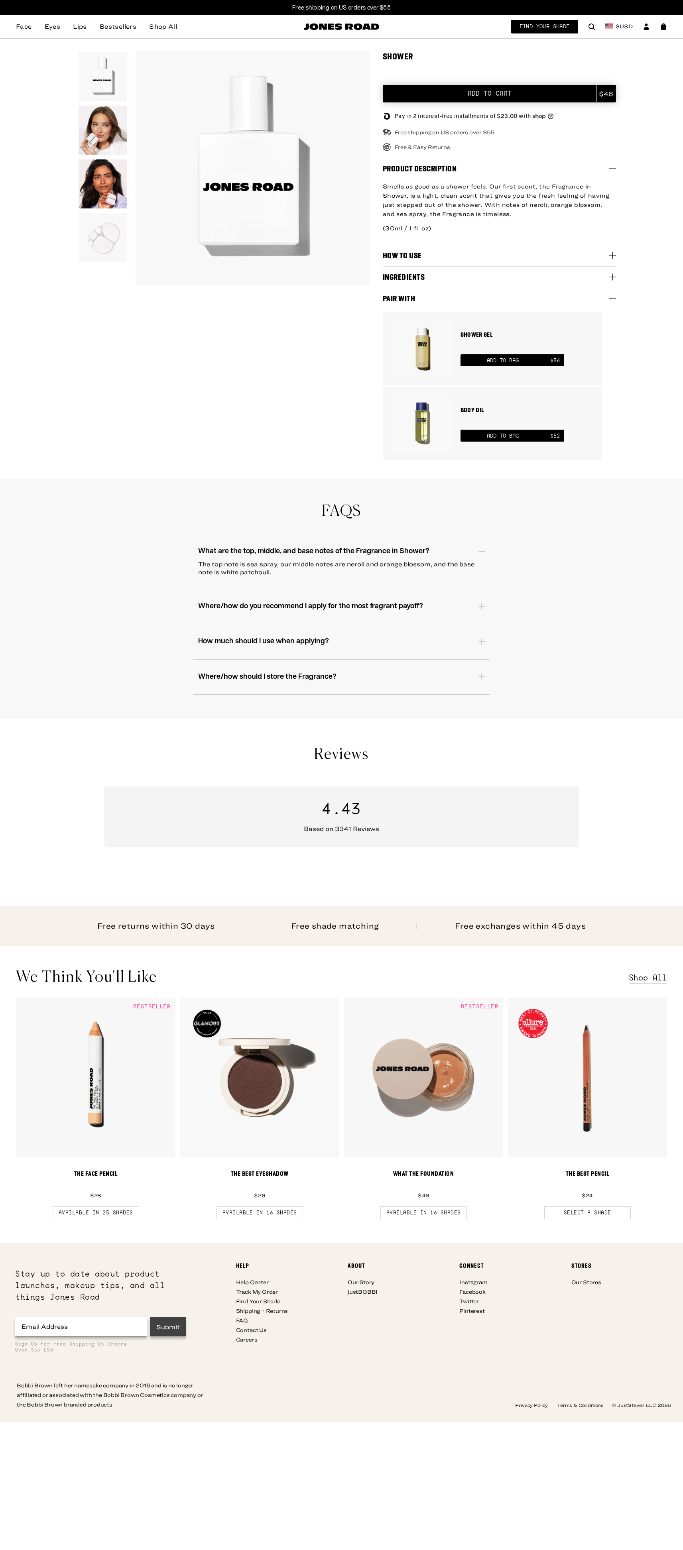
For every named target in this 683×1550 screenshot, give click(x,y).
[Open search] (592, 27)
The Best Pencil (587, 1173)
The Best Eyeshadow (260, 1173)
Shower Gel (476, 334)
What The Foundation (423, 1173)
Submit (168, 1326)
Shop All (648, 977)
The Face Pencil (96, 1173)
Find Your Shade (545, 26)
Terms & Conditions (580, 1405)
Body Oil (472, 410)
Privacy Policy (532, 1405)
